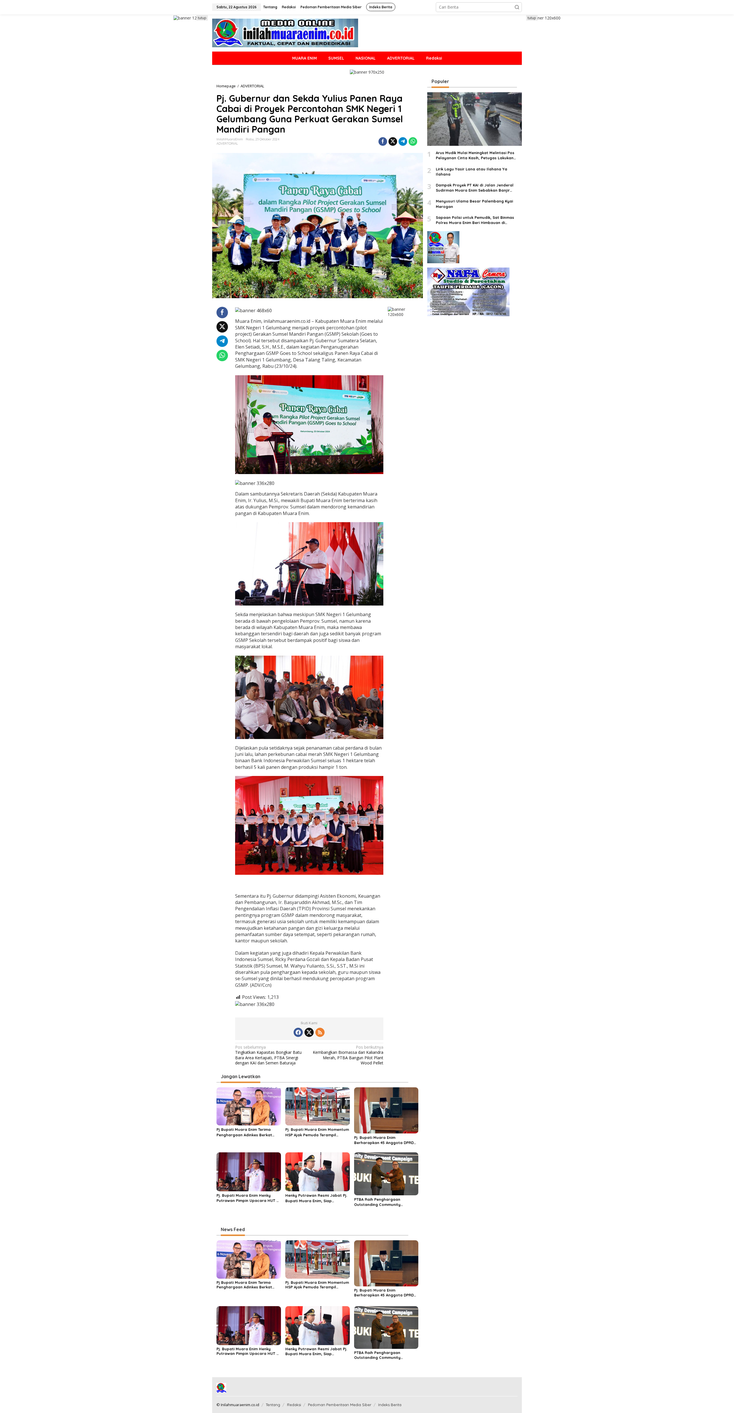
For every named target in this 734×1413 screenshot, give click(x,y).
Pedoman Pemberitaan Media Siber (339, 1404)
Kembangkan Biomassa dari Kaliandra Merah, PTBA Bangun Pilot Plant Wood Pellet (348, 1055)
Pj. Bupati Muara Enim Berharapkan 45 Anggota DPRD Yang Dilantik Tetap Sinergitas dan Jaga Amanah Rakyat (384, 1140)
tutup (202, 17)
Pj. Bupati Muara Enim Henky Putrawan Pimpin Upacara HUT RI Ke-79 (248, 1198)
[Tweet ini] (393, 141)
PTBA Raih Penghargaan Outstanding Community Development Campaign (377, 1202)
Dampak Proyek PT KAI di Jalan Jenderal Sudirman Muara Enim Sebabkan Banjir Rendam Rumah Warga (475, 188)
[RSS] (320, 1032)
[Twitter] (309, 1032)
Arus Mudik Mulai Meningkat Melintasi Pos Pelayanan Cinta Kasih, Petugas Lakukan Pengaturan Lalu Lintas (475, 156)
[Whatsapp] (413, 141)
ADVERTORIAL (227, 144)
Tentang (273, 1404)
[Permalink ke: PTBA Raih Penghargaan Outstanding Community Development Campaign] (386, 1173)
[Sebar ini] (382, 141)
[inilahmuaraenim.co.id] (285, 32)
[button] (517, 7)
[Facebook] (298, 1032)
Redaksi (294, 1404)
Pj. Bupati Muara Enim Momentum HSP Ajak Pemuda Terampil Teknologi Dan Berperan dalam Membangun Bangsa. (317, 1132)
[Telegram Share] (403, 141)
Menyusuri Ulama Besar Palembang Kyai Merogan (474, 204)
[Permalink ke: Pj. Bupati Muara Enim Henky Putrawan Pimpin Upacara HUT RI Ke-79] (248, 1171)
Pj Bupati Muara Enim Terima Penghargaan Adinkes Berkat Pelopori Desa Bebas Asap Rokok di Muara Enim (248, 1132)
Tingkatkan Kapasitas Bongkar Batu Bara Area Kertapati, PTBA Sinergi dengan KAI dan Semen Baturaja (268, 1055)
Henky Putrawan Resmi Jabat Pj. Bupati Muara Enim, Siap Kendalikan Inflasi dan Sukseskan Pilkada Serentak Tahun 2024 (317, 1198)
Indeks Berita (389, 1404)
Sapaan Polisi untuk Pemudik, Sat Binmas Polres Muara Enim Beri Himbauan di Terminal (475, 220)
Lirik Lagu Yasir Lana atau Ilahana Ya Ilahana (471, 171)
